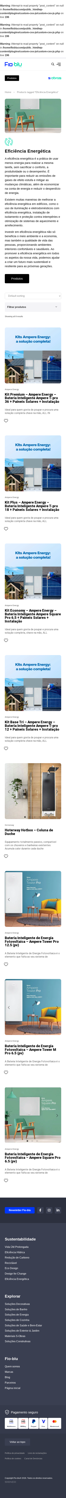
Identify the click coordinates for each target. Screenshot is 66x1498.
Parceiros (10, 1382)
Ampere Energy (12, 389)
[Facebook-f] (40, 1210)
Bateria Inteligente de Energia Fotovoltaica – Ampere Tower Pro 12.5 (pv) (32, 941)
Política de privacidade (15, 1453)
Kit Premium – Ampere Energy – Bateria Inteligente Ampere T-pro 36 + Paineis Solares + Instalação (32, 398)
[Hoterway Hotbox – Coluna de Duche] (33, 791)
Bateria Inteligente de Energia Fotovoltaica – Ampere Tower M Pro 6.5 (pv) (30, 1049)
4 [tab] (39, 381)
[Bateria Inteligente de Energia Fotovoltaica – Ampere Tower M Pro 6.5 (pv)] (33, 1007)
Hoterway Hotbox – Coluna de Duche (29, 832)
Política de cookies (13, 1458)
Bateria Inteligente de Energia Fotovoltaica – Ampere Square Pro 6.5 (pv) (33, 1157)
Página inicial (12, 1388)
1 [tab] (25, 381)
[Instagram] (49, 1210)
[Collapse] (56, 307)
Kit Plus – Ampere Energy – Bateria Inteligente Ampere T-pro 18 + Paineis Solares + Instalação (32, 506)
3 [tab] (34, 381)
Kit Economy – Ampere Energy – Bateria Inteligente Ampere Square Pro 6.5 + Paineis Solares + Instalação (33, 615)
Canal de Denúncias (33, 1458)
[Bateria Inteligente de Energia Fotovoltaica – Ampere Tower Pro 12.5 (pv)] (33, 899)
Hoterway (9, 825)
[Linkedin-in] (58, 1210)
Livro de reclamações (37, 1453)
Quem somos (12, 1366)
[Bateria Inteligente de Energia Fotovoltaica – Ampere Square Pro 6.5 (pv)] (33, 1115)
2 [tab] (30, 381)
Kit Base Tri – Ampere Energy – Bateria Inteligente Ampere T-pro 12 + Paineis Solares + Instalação (32, 725)
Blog (7, 1377)
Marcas (9, 1371)
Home (8, 92)
